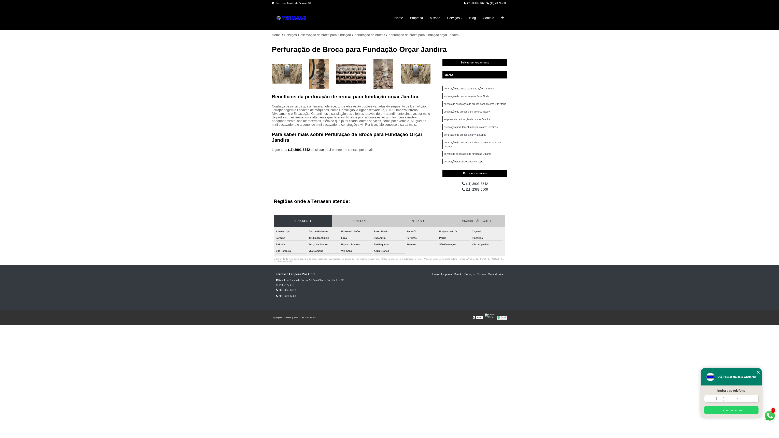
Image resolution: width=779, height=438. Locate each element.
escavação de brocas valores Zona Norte (466, 96)
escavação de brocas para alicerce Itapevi (467, 111)
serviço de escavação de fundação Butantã (467, 153)
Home (398, 18)
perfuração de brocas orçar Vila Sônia (465, 134)
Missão (435, 18)
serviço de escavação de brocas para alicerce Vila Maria (475, 104)
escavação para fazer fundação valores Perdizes (471, 127)
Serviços (453, 18)
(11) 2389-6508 (498, 3)
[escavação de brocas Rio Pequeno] (319, 74)
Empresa (416, 18)
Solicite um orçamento (475, 62)
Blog (472, 18)
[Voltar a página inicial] (292, 18)
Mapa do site (495, 274)
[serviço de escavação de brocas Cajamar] (383, 74)
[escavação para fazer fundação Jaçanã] (415, 74)
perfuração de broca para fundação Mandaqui (469, 88)
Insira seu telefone (731, 390)
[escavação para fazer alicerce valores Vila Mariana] (287, 74)
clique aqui (323, 149)
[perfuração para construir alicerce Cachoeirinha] (351, 74)
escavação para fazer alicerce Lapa (463, 161)
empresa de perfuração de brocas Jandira (467, 119)
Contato (488, 18)
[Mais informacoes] (502, 18)
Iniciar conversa (731, 410)
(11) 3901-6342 (475, 3)
